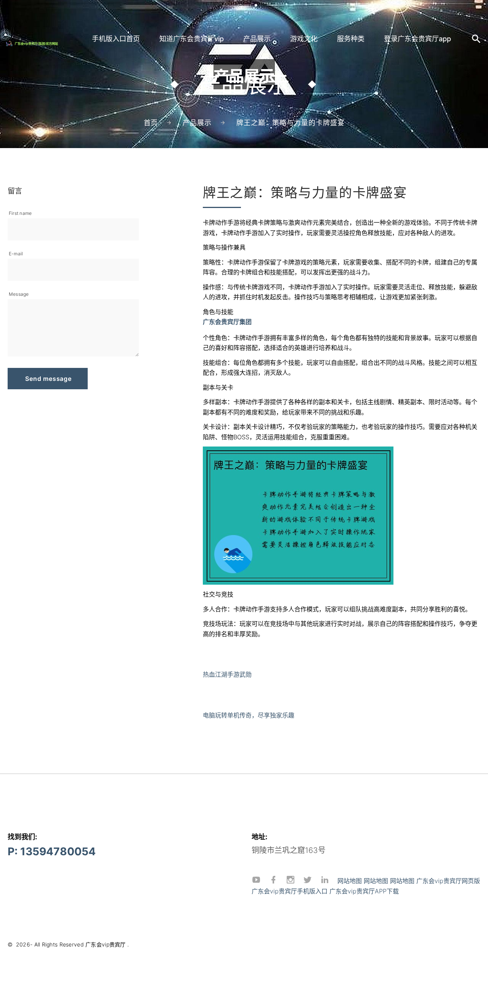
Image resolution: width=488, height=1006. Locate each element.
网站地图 (349, 881)
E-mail (16, 253)
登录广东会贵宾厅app (417, 39)
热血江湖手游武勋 (227, 674)
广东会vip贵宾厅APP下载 (364, 891)
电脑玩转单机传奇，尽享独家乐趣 (248, 715)
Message (19, 294)
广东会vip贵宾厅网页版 (448, 881)
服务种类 (350, 39)
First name (20, 213)
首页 (151, 123)
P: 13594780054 (52, 851)
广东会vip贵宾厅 (105, 944)
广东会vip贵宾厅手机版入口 (289, 891)
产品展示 (257, 39)
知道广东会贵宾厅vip (191, 39)
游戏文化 (304, 39)
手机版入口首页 (116, 39)
